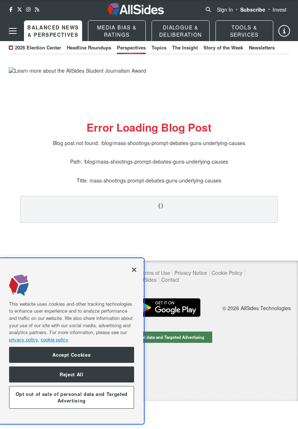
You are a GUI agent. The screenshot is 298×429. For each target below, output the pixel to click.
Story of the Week (223, 47)
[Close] (134, 270)
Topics (159, 47)
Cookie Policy (227, 272)
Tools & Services (244, 31)
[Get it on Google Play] (168, 307)
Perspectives (131, 47)
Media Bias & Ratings (117, 31)
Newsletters (262, 47)
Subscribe (252, 9)
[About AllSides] (284, 31)
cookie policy (54, 339)
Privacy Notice (190, 272)
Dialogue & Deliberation (180, 31)
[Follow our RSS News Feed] (37, 9)
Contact (170, 279)
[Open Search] (208, 9)
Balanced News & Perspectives (52, 31)
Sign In (225, 9)
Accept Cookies (71, 354)
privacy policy (23, 339)
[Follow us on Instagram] (28, 9)
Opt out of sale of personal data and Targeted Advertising (149, 337)
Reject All (72, 374)
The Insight (185, 47)
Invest (279, 9)
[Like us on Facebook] (11, 9)
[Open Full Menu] (12, 31)
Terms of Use (154, 272)
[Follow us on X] (19, 9)
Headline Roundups (89, 47)
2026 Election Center (38, 47)
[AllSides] (135, 9)
